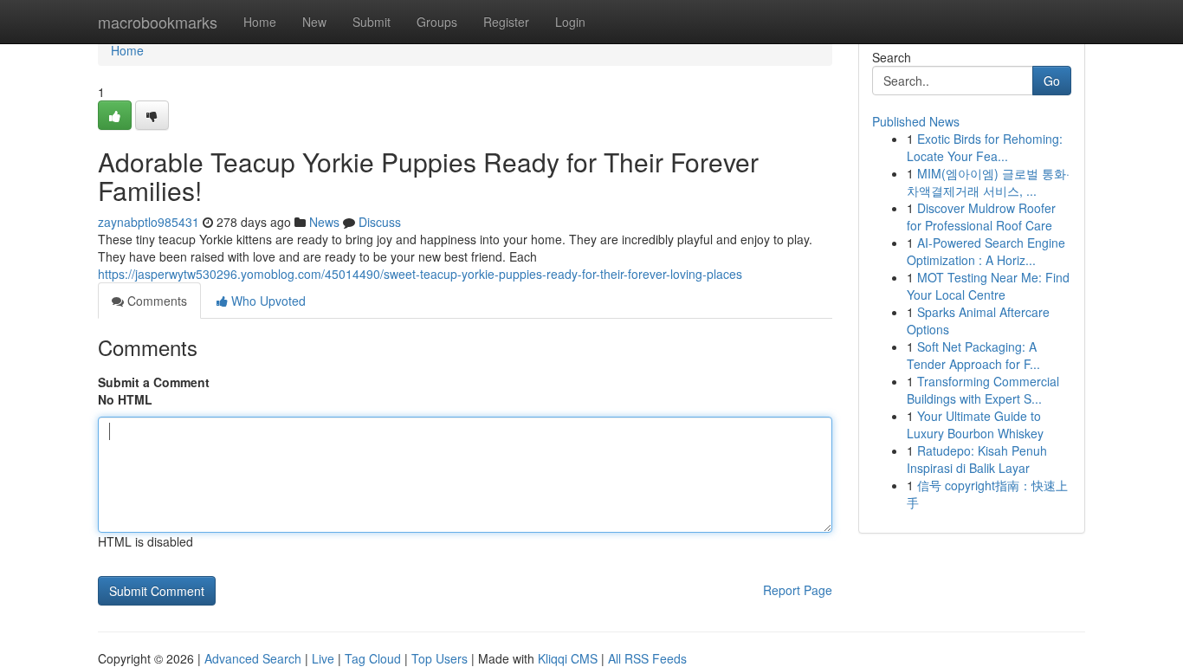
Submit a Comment (154, 382)
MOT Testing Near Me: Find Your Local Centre (988, 286)
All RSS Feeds (647, 658)
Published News (916, 121)
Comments (155, 300)
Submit (371, 21)
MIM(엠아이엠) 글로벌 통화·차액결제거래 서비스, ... (988, 182)
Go (1052, 80)
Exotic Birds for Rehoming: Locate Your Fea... (985, 147)
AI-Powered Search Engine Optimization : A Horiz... (986, 251)
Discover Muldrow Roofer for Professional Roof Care (981, 216)
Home (259, 21)
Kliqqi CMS (568, 658)
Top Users (439, 658)
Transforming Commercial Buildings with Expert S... (983, 389)
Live (323, 658)
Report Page (797, 590)
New (314, 21)
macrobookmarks (157, 21)
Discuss (380, 221)
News (324, 221)
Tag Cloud (373, 658)
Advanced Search (252, 658)
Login (570, 21)
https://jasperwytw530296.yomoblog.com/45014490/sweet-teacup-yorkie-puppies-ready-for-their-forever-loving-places (420, 273)
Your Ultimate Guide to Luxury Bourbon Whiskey (975, 424)
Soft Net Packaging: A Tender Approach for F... (973, 355)
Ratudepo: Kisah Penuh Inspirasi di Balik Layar (977, 459)
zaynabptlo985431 (148, 221)
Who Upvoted (267, 300)
